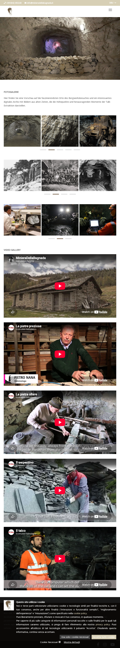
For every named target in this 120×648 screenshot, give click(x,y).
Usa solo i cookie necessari (75, 636)
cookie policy (80, 613)
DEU (112, 2)
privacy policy (103, 624)
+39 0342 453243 (14, 3)
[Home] (10, 10)
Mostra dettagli (72, 642)
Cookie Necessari (49, 642)
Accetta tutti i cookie (104, 636)
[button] (43, 150)
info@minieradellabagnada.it (40, 3)
